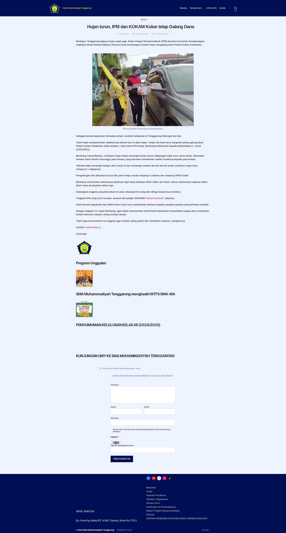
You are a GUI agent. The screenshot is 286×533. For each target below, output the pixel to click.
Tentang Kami (195, 8)
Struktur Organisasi (157, 499)
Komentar (115, 385)
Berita (144, 19)
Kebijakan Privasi (124, 530)
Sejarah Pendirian (156, 495)
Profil (149, 491)
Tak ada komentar (162, 34)
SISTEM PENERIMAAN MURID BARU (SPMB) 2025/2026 (176, 518)
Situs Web (115, 418)
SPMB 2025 (211, 8)
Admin (126, 34)
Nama (113, 407)
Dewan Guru (153, 503)
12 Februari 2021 (142, 34)
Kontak (222, 8)
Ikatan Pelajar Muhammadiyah (163, 510)
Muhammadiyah (154, 198)
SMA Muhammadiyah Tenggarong (98, 530)
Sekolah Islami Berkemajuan (124, 368)
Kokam (109, 368)
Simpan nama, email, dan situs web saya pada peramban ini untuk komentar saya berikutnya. (141, 430)
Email (147, 407)
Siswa (138, 368)
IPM (104, 368)
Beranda (183, 8)
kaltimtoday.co (93, 227)
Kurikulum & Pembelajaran (161, 507)
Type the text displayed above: (122, 445)
